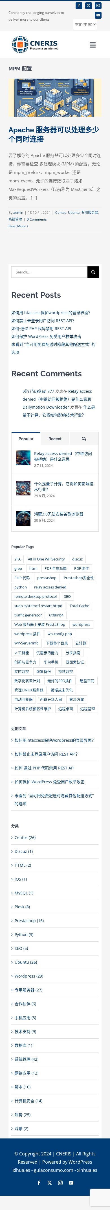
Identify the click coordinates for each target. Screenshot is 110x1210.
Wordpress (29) (29, 976)
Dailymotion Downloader (46, 407)
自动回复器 (23, 699)
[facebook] (79, 5)
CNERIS (63, 1154)
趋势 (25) (22, 1114)
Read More (17, 226)
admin (18, 212)
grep (18, 568)
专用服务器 (89, 212)
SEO (67, 596)
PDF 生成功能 (56, 568)
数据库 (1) (23, 1045)
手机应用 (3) (25, 1017)
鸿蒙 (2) (21, 1128)
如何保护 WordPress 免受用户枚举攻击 (46, 336)
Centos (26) (25, 837)
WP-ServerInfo (26, 643)
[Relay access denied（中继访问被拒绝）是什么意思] (23, 454)
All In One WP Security (46, 559)
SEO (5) (21, 948)
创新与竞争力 (25, 662)
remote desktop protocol (35, 596)
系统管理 (15, 219)
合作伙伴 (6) (25, 1003)
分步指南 (73, 652)
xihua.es (21, 1170)
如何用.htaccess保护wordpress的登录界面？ (51, 312)
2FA (17, 559)
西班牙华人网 (51, 699)
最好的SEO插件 (59, 680)
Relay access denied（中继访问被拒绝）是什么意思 (63, 456)
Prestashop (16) (29, 920)
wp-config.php (60, 633)
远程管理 (87, 708)
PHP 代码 (22, 577)
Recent (55, 439)
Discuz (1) (24, 851)
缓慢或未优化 (62, 690)
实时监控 (21, 671)
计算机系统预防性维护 (32, 708)
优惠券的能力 (47, 652)
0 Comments (37, 219)
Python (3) (24, 934)
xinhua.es (87, 1170)
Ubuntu (74, 212)
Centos (60, 212)
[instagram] (98, 5)
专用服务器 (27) (28, 990)
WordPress (80, 1162)
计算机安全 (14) (28, 1100)
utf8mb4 (56, 615)
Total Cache (79, 605)
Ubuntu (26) (26, 962)
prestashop (46, 577)
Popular (26, 439)
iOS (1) (21, 879)
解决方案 (76, 699)
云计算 (80, 643)
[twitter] (88, 5)
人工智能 (21, 652)
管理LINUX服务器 (28, 690)
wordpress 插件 (27, 633)
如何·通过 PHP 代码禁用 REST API (41, 328)
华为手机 (51, 662)
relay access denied (50, 587)
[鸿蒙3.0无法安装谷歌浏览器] (23, 514)
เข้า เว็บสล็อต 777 (38, 391)
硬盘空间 (87, 680)
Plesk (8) (22, 906)
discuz (77, 559)
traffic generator (28, 615)
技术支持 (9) (25, 1031)
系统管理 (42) (26, 1059)
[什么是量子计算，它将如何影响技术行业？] (23, 484)
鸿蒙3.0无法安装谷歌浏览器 (58, 514)
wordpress (81, 624)
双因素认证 (75, 662)
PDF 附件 (81, 568)
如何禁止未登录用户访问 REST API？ (43, 320)
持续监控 (65, 671)
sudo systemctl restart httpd (38, 605)
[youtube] (98, 15)
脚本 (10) (22, 1087)
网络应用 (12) (26, 1073)
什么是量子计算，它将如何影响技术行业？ (63, 486)
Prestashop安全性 (79, 577)
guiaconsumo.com (53, 1170)
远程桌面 (65, 708)
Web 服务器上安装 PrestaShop (39, 624)
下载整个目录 (57, 643)
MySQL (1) (24, 893)
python (20, 587)
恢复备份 (43, 671)
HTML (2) (23, 865)
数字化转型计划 (27, 680)
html (33, 568)
